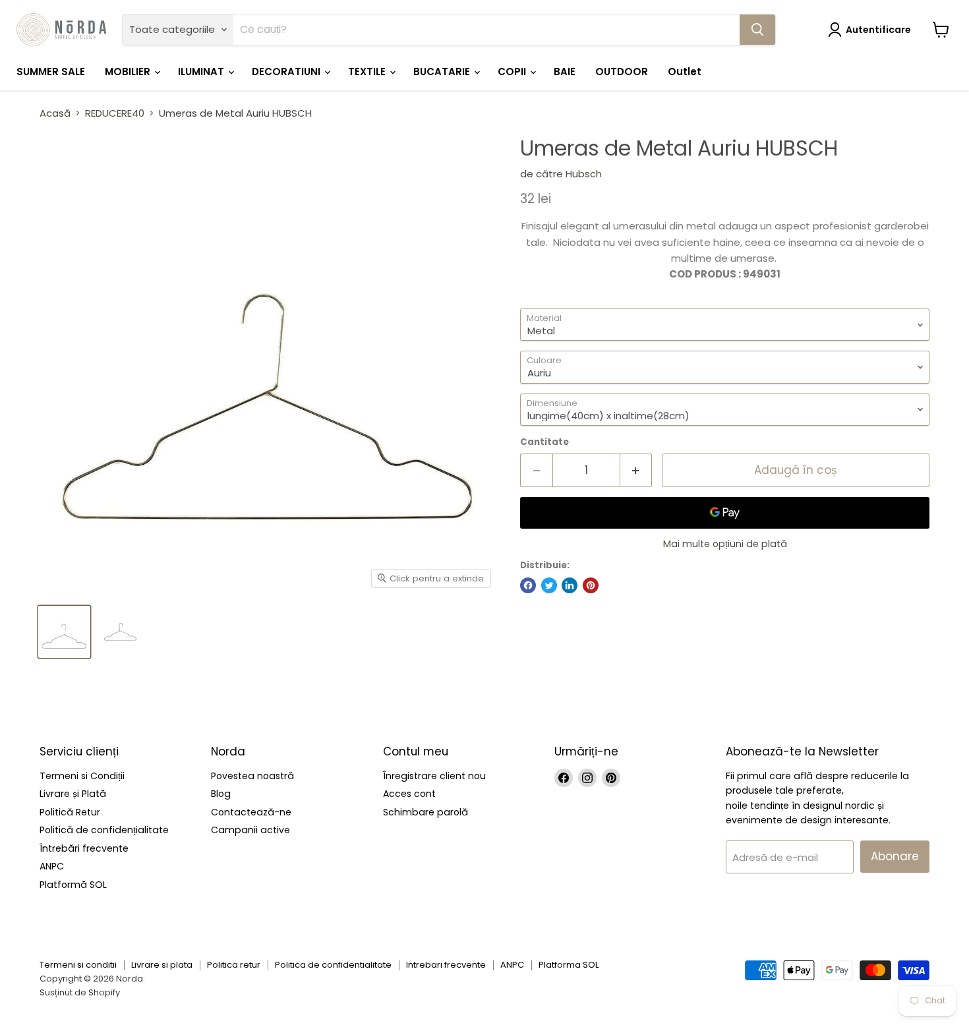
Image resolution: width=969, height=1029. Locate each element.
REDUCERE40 (114, 113)
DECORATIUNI (287, 71)
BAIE (564, 71)
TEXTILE (368, 71)
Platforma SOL (569, 964)
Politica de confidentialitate (333, 964)
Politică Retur (70, 812)
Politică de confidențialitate (104, 830)
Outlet (684, 71)
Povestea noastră (252, 775)
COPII (513, 71)
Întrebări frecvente (84, 848)
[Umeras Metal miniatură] (64, 632)
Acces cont (409, 793)
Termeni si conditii (78, 964)
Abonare (895, 856)
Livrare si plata (161, 964)
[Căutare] (757, 30)
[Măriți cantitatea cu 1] (636, 470)
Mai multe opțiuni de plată (725, 544)
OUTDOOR (621, 71)
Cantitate (544, 442)
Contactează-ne (251, 812)
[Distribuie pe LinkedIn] (569, 585)
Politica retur (233, 964)
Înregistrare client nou (434, 775)
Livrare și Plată (73, 793)
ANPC (52, 866)
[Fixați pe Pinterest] (591, 585)
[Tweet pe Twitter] (549, 585)
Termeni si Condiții (82, 775)
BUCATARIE (443, 71)
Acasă (55, 113)
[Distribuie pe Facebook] (528, 585)
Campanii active (250, 830)
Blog (221, 793)
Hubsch (584, 174)
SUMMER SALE (50, 71)
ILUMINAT (202, 71)
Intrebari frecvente (446, 964)
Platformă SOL (73, 884)
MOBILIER (129, 71)
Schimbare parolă (425, 812)
